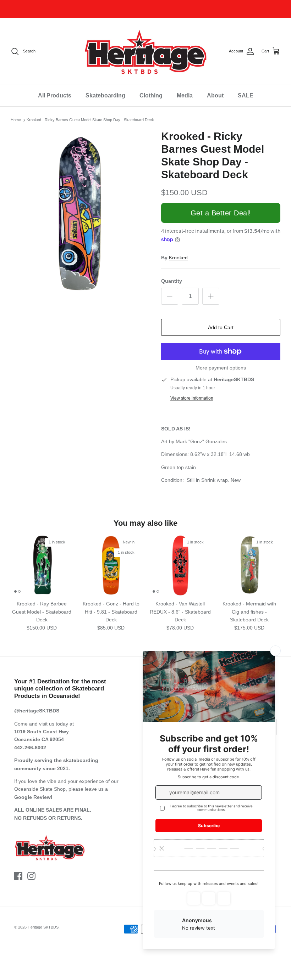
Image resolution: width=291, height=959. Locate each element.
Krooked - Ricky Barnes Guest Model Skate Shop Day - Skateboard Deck (90, 120)
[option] (78, 214)
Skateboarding (105, 95)
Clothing (151, 95)
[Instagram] (31, 876)
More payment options (221, 368)
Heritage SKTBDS (43, 927)
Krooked (178, 257)
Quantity (171, 281)
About (215, 95)
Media (185, 95)
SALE (245, 95)
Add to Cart (221, 327)
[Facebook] (18, 876)
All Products (54, 95)
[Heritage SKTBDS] (145, 51)
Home (16, 120)
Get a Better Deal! (221, 213)
